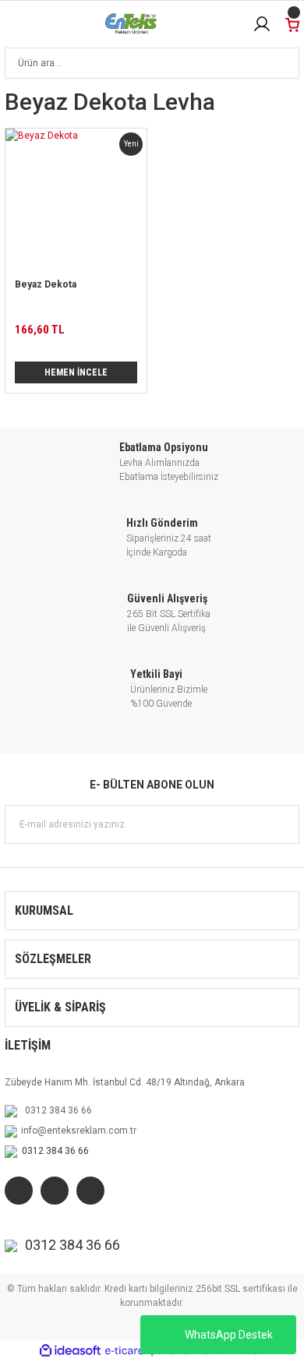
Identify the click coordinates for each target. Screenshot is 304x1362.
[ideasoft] (70, 1350)
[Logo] (131, 24)
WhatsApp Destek (229, 1334)
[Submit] (279, 824)
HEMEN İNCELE (76, 372)
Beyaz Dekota (45, 284)
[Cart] (292, 24)
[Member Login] (262, 24)
